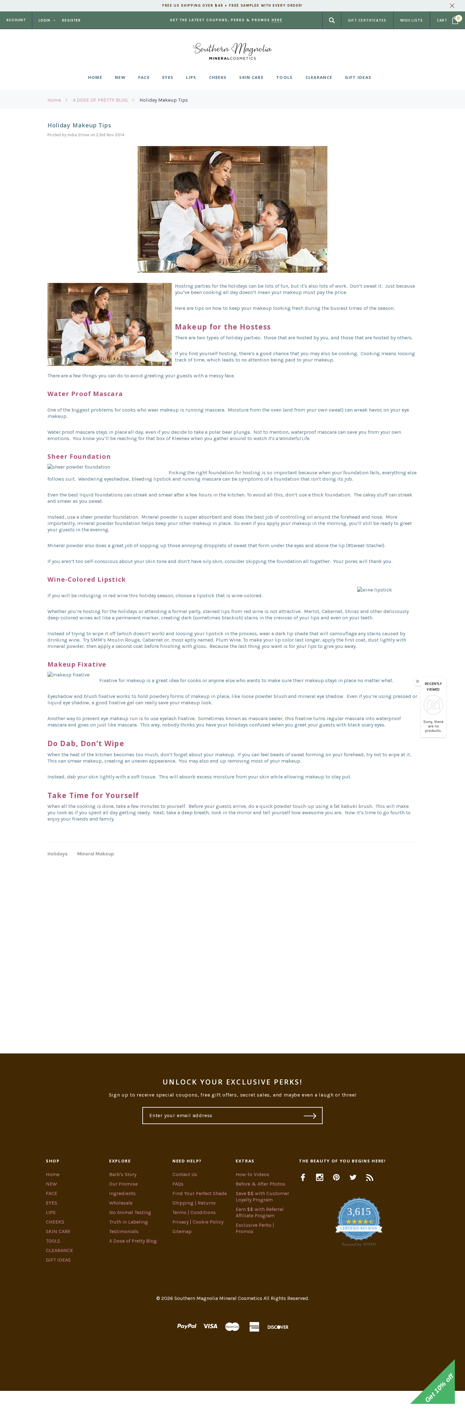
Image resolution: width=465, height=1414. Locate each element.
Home (54, 100)
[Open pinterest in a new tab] (336, 1177)
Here (277, 20)
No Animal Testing (130, 1212)
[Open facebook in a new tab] (303, 1177)
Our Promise (123, 1184)
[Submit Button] (310, 1115)
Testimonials (124, 1231)
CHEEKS (55, 1222)
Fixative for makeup (122, 680)
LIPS (51, 1212)
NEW (51, 1184)
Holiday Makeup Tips (164, 100)
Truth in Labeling (128, 1222)
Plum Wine (228, 640)
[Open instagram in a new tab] (320, 1177)
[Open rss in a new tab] (370, 1177)
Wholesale (121, 1203)
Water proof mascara (71, 432)
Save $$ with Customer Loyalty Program (262, 1196)
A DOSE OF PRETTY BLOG (100, 100)
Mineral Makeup (95, 854)
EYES (51, 1203)
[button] (232, 1402)
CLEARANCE (59, 1250)
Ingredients (122, 1193)
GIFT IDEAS (58, 1260)
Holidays (57, 854)
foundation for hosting (234, 473)
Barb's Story (122, 1174)
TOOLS (53, 1241)
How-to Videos (252, 1174)
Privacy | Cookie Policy (197, 1222)
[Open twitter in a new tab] (353, 1177)
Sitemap (182, 1231)
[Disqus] (232, 947)
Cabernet (152, 640)
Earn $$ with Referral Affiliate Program (260, 1212)
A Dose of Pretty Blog (133, 1241)
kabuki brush (356, 806)
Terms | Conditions (194, 1212)
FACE (51, 1193)
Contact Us (184, 1174)
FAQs (177, 1184)
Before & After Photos (260, 1184)
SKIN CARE (58, 1231)
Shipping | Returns (194, 1203)
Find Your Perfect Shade (199, 1193)
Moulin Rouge (123, 640)
